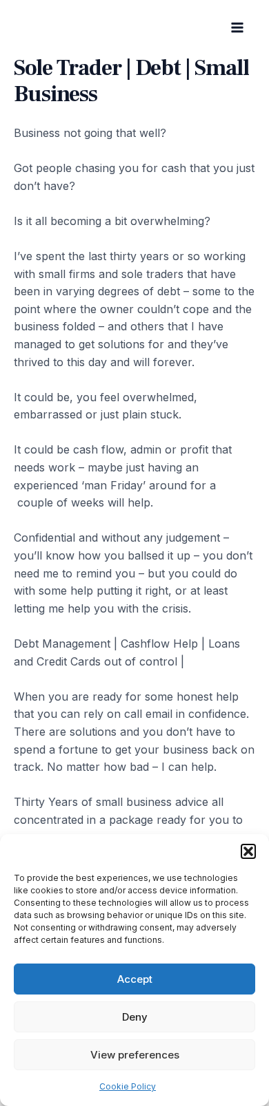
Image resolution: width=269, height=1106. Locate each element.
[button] (248, 851)
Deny (135, 1016)
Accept (134, 979)
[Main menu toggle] (237, 27)
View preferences (134, 1054)
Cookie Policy (127, 1086)
